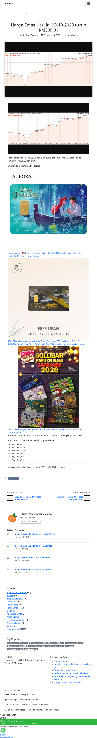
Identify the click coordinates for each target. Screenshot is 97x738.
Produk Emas (13, 616)
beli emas (69, 646)
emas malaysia (34, 646)
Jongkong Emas (18, 620)
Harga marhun (57, 646)
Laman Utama (18, 13)
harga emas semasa (15, 649)
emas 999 (22, 646)
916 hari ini (23, 643)
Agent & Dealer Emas (17, 592)
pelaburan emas (31, 649)
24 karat (60, 643)
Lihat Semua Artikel (29, 521)
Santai (10, 626)
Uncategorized (14, 629)
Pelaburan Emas (14, 613)
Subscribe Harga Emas (65, 670)
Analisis (10, 595)
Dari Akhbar (12, 604)
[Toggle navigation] (88, 3)
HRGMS (9, 3)
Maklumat (11, 610)
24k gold (51, 643)
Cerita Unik (12, 601)
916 (44, 643)
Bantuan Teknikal (15, 598)
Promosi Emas (13, 623)
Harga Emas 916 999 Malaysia (68, 682)
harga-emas (13, 478)
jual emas (46, 646)
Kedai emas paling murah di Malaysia (72, 673)
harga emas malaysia (74, 643)
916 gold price (35, 643)
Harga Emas (34, 13)
